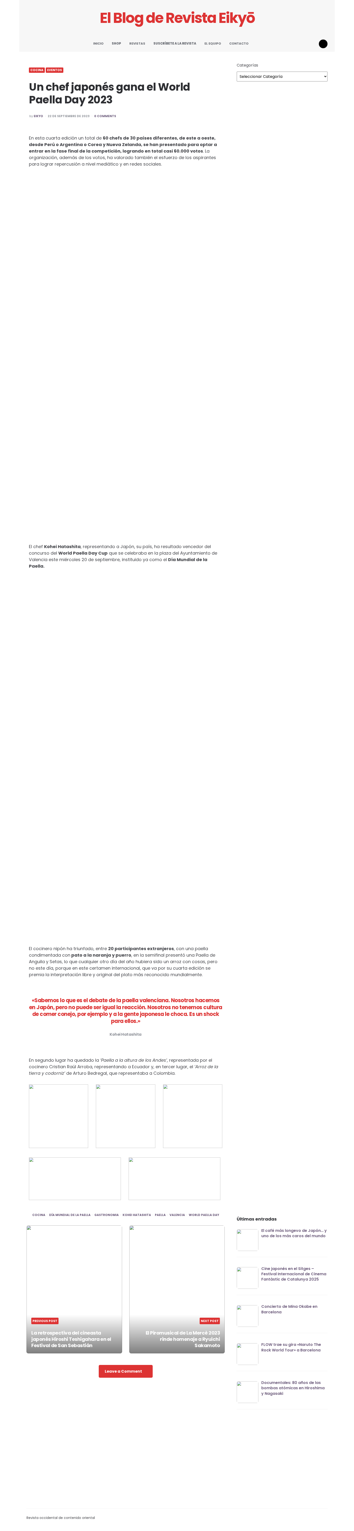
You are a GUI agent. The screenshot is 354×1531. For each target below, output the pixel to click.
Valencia (177, 1215)
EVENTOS (54, 70)
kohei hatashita (137, 1215)
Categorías (247, 65)
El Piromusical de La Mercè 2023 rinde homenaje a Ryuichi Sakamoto (183, 1339)
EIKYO (38, 116)
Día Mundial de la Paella (70, 1215)
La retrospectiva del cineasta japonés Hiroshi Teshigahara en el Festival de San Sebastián (71, 1339)
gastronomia (106, 1215)
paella (160, 1215)
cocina (38, 1215)
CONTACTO (239, 43)
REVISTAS (137, 43)
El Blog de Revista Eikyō (177, 18)
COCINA (36, 70)
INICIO (98, 43)
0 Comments (105, 116)
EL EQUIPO (212, 43)
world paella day (204, 1215)
